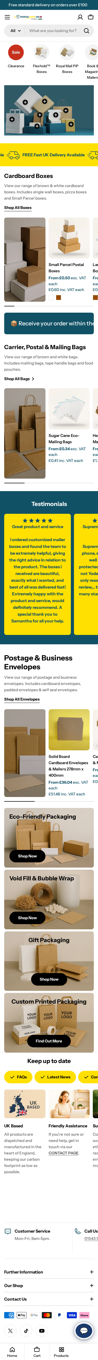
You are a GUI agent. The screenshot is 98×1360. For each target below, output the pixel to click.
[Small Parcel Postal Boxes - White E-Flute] (51, 297)
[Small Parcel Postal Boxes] (69, 238)
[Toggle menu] (7, 17)
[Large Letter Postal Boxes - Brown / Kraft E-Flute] (95, 297)
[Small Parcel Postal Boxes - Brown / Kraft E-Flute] (58, 297)
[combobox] (49, 30)
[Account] (80, 17)
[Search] (86, 31)
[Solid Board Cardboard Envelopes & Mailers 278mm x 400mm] (69, 729)
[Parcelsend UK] (10, 155)
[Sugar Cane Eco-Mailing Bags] (69, 408)
